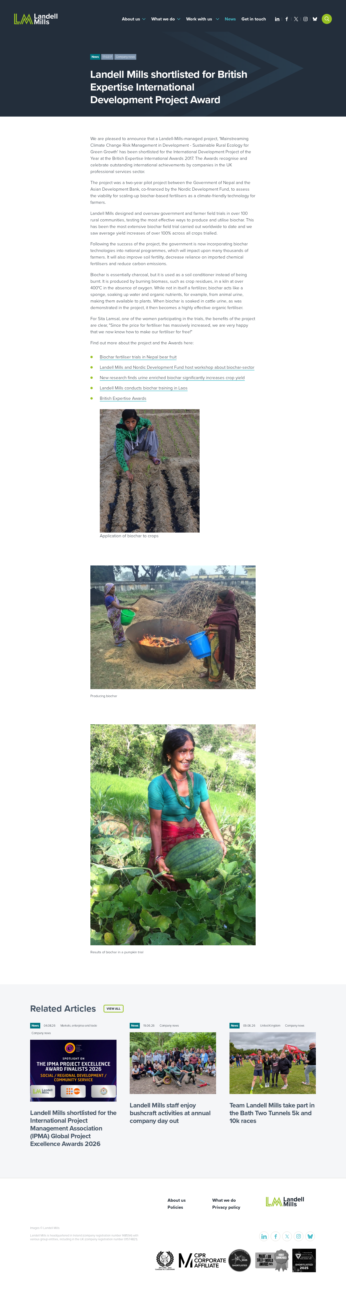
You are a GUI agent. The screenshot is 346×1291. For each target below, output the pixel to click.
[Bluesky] (315, 19)
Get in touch (253, 19)
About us (131, 19)
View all (114, 1009)
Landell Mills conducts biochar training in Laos (144, 388)
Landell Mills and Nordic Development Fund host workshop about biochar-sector (177, 367)
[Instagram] (305, 19)
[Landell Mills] (36, 19)
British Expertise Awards (123, 398)
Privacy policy (226, 1207)
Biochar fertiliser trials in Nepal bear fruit (138, 357)
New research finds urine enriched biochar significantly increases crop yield (172, 377)
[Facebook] (286, 19)
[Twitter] (296, 19)
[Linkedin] (277, 19)
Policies (175, 1207)
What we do (163, 19)
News (230, 19)
